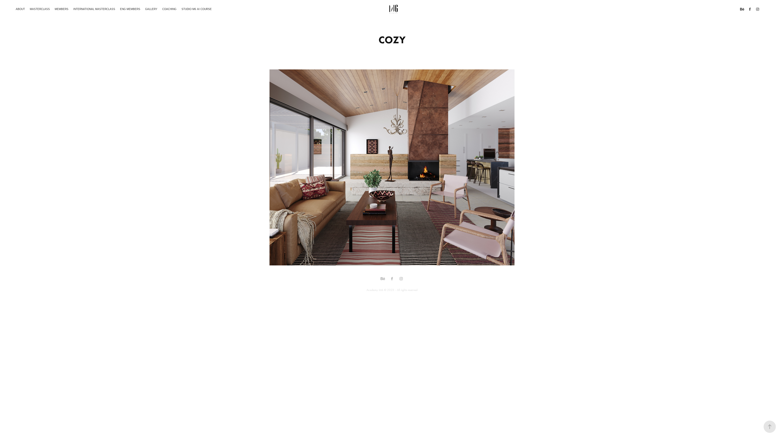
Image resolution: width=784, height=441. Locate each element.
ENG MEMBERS (130, 9)
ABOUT (20, 9)
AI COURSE (204, 9)
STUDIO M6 (189, 9)
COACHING (169, 9)
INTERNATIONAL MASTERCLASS (94, 9)
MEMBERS (61, 9)
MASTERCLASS (40, 9)
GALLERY (151, 9)
